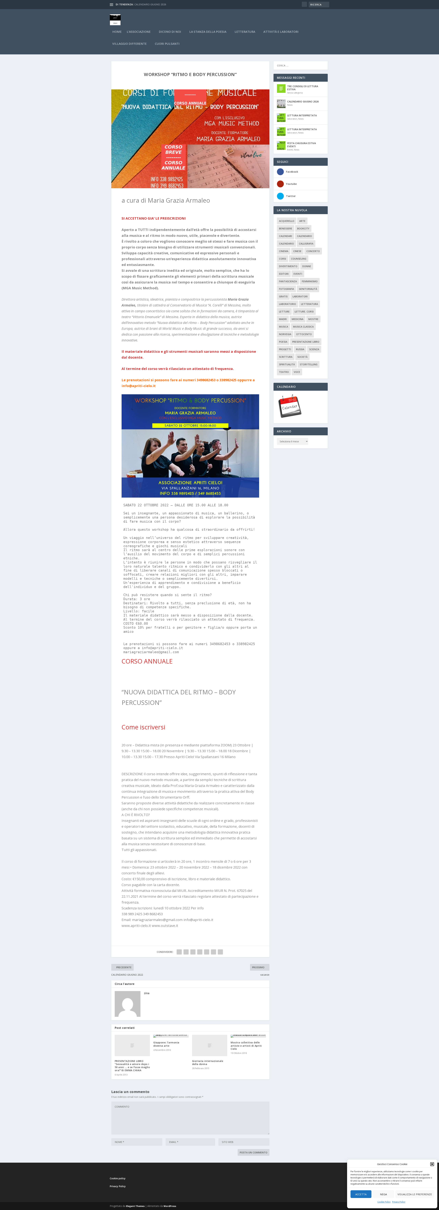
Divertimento (288, 266)
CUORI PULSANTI (167, 44)
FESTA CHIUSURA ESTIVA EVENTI (301, 145)
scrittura (285, 356)
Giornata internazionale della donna (207, 1062)
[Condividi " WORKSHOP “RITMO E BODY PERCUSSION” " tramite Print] (220, 952)
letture (284, 311)
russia (300, 349)
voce (297, 372)
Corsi (282, 258)
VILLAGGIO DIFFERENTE (129, 44)
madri (283, 319)
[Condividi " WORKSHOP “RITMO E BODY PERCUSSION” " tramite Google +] (192, 952)
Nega (383, 1194)
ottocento (304, 334)
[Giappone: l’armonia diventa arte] (171, 1036)
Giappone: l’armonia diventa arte (166, 1044)
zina (147, 993)
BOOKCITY (303, 228)
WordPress (170, 1206)
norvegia (285, 334)
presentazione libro (305, 341)
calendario (304, 236)
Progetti (285, 349)
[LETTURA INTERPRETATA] (281, 117)
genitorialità (308, 288)
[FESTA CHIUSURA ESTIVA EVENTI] (281, 145)
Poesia (283, 341)
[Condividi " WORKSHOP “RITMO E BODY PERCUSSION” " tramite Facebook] (179, 952)
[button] (432, 1164)
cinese (297, 251)
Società (302, 356)
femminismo (310, 281)
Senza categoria (295, 92)
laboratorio (287, 304)
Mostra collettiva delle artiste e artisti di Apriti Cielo (246, 1045)
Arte (302, 221)
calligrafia (306, 243)
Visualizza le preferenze (415, 1194)
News (290, 104)
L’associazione (139, 32)
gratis (283, 296)
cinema (283, 251)
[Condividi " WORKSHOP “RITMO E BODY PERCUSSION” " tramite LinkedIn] (206, 952)
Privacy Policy (398, 1201)
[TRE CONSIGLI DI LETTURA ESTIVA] (281, 88)
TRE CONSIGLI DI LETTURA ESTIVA (302, 88)
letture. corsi (304, 311)
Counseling (298, 258)
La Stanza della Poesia (207, 32)
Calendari (285, 236)
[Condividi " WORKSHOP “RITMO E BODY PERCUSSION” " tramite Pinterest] (199, 952)
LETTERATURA (245, 32)
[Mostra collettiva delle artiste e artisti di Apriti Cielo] (248, 1036)
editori (284, 273)
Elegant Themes (135, 1206)
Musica (283, 326)
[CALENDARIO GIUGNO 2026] (281, 104)
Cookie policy (118, 1178)
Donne (306, 266)
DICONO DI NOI (170, 32)
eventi (298, 273)
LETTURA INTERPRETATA (302, 115)
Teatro (284, 372)
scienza (314, 349)
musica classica (303, 326)
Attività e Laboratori (281, 32)
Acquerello (286, 221)
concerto (313, 251)
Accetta (360, 1194)
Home (117, 32)
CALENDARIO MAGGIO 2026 (150, 4)
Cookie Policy (383, 1201)
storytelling (308, 364)
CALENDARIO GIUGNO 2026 (303, 101)
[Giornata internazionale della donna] (209, 1045)
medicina (297, 319)
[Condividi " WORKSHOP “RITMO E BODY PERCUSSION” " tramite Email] (213, 952)
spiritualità (287, 364)
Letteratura (309, 304)
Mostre (313, 319)
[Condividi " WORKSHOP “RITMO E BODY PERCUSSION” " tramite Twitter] (186, 952)
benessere (285, 228)
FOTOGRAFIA (286, 288)
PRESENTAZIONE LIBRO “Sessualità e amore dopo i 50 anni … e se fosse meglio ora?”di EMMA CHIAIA (132, 1065)
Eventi (290, 149)
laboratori (292, 118)
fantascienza (288, 281)
